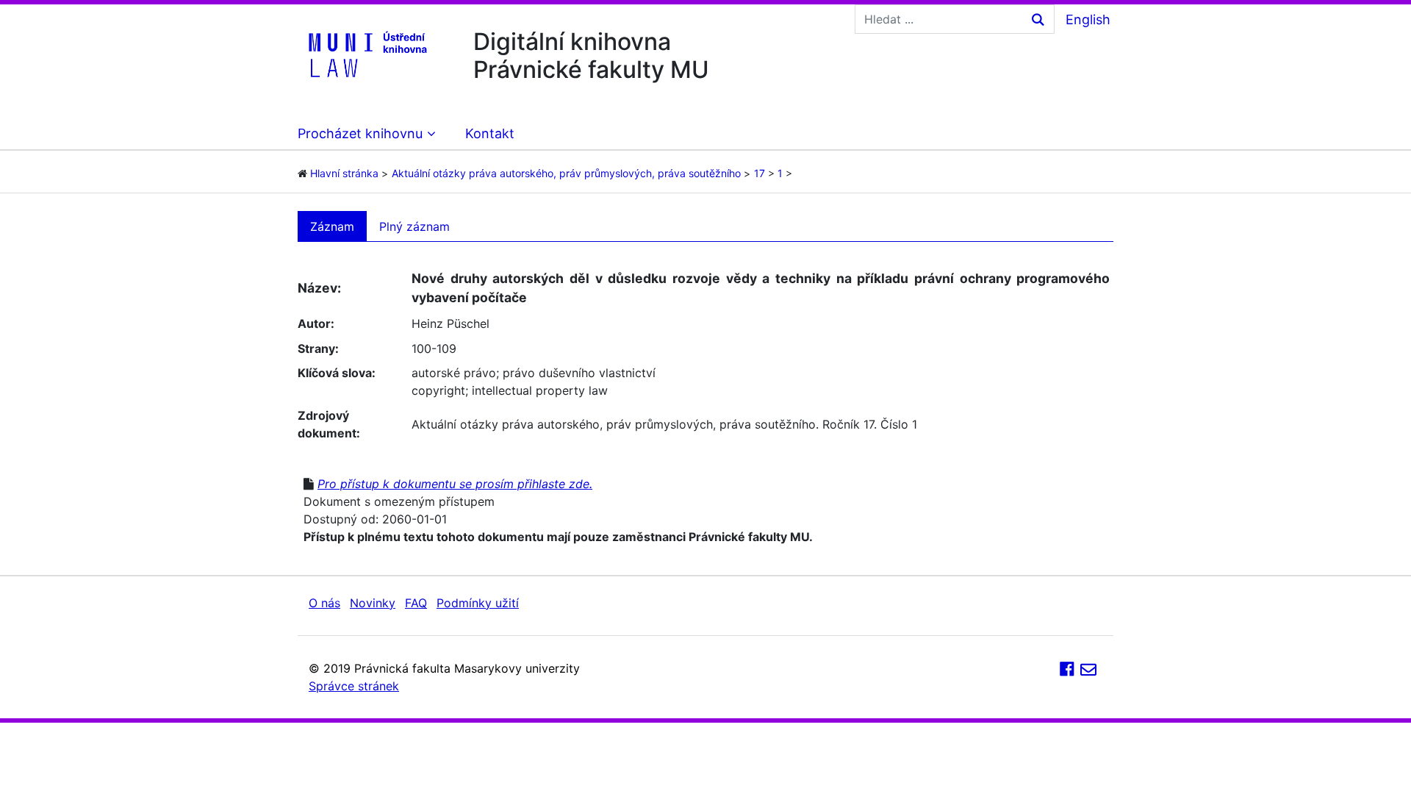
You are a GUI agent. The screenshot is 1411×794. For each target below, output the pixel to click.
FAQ (416, 603)
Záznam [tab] (332, 226)
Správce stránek (354, 686)
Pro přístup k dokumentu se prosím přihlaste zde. (454, 483)
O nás (324, 603)
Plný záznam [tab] (414, 226)
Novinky (372, 603)
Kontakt (489, 133)
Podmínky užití (478, 603)
